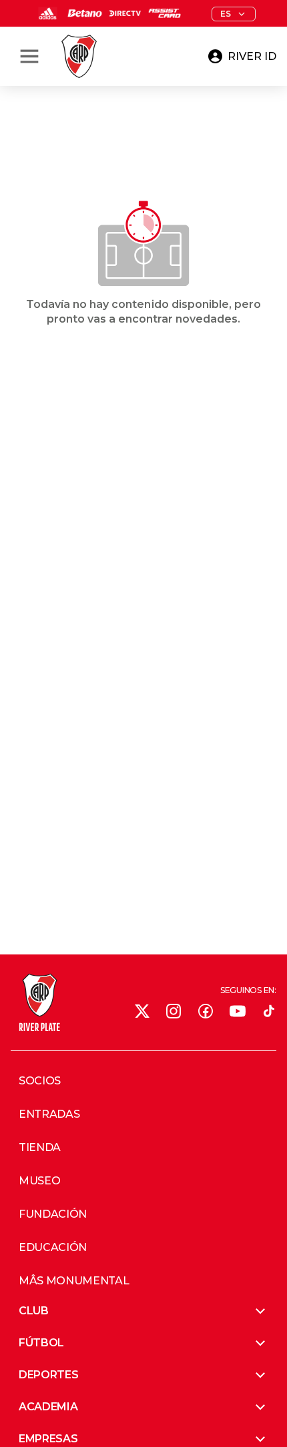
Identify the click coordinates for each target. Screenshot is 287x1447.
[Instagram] (174, 1011)
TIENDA (40, 1148)
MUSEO (39, 1181)
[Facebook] (206, 1011)
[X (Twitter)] (142, 1011)
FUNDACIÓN (53, 1214)
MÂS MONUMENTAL (74, 1281)
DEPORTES (48, 1374)
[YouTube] (238, 1011)
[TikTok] (269, 1011)
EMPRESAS (48, 1438)
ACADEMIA (48, 1406)
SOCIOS (40, 1081)
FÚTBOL (41, 1342)
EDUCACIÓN (53, 1248)
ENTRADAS (49, 1114)
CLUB (34, 1310)
